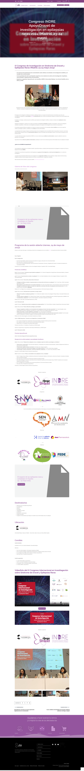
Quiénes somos (24, 5)
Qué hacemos (33, 5)
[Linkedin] (20, 1)
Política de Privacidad (33, 765)
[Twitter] (18, 1)
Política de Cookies (41, 765)
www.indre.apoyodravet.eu (39, 159)
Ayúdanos (31, 718)
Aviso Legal (17, 765)
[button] (15, 189)
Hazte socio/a (28, 733)
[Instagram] (17, 1)
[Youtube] (22, 1)
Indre (50, 250)
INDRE (32, 116)
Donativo (16, 733)
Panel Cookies (66, 763)
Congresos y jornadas (46, 42)
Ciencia (43, 41)
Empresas (50, 733)
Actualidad (40, 5)
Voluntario (39, 733)
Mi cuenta (59, 1)
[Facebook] (15, 1)
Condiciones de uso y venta (24, 765)
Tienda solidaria (47, 5)
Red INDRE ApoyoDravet (47, 43)
